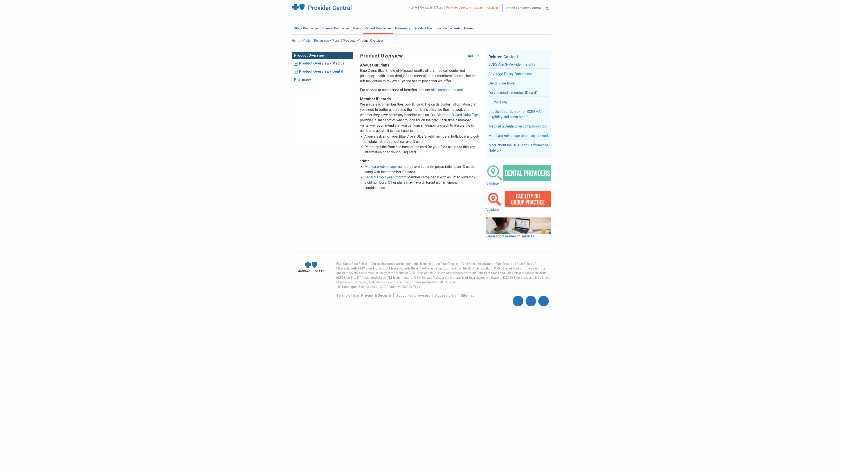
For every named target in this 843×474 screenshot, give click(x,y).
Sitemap (467, 295)
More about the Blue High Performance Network (518, 148)
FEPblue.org (497, 102)
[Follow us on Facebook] (518, 301)
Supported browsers (413, 295)
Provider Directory (458, 7)
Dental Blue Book (501, 83)
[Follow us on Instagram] (531, 301)
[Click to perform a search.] (547, 9)
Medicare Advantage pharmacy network (518, 136)
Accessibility (445, 295)
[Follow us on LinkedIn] (543, 301)
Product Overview (309, 55)
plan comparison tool (447, 90)
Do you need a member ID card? (513, 93)
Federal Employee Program (385, 177)
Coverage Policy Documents (510, 74)
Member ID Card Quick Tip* (458, 115)
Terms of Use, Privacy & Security (364, 295)
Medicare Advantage (380, 167)
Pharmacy (302, 79)
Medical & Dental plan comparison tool (518, 126)
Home (413, 7)
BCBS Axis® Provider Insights (511, 64)
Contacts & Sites (431, 7)
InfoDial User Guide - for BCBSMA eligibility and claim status (514, 114)
